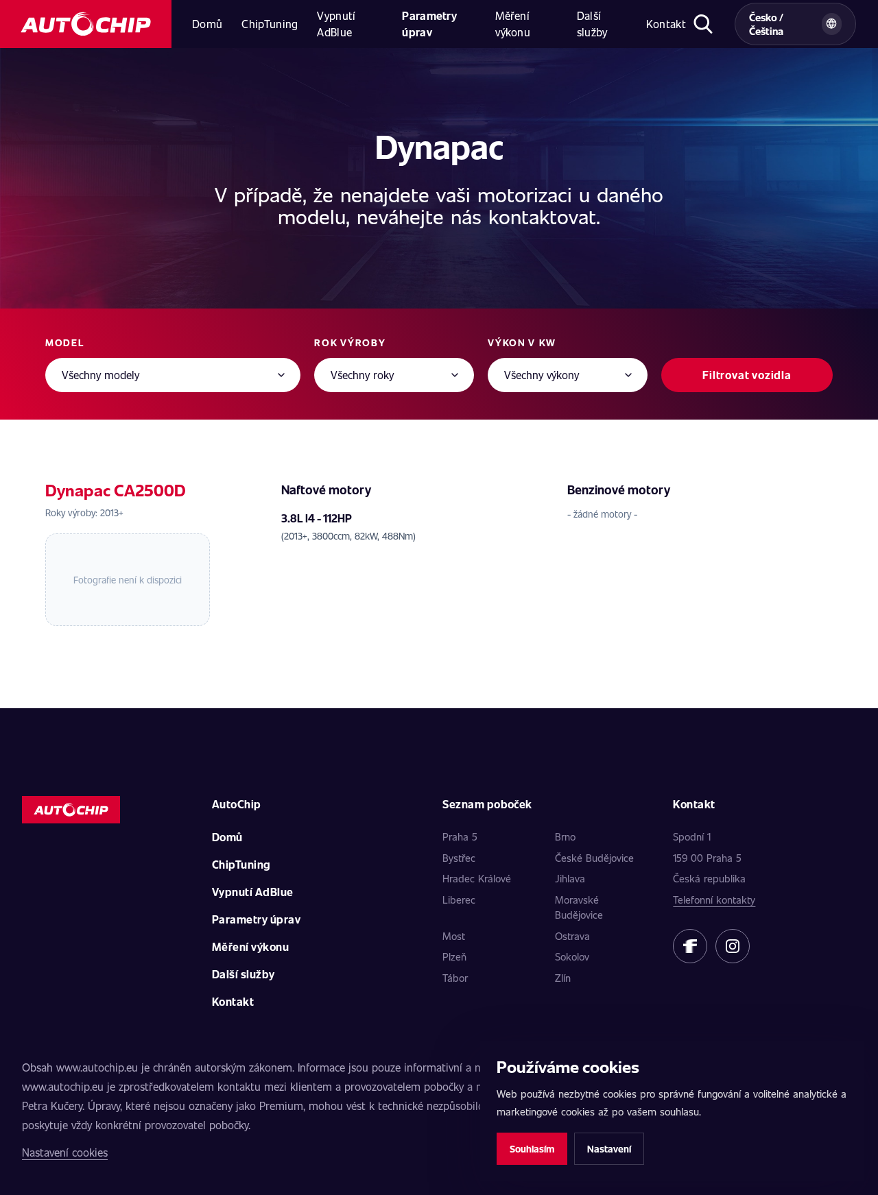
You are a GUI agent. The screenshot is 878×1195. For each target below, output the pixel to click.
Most (453, 936)
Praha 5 (459, 836)
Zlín (563, 978)
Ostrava (572, 936)
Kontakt (666, 23)
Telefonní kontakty (714, 899)
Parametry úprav (429, 23)
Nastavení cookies (65, 1152)
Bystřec (458, 858)
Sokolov (572, 956)
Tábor (455, 978)
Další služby (592, 23)
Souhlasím (532, 1148)
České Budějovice (594, 858)
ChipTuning (269, 23)
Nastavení (609, 1148)
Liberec (458, 899)
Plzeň (454, 956)
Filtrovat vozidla (747, 374)
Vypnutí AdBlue (336, 23)
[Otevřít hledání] (703, 24)
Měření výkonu (512, 23)
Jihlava (570, 878)
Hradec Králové (476, 878)
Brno (565, 836)
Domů (207, 23)
